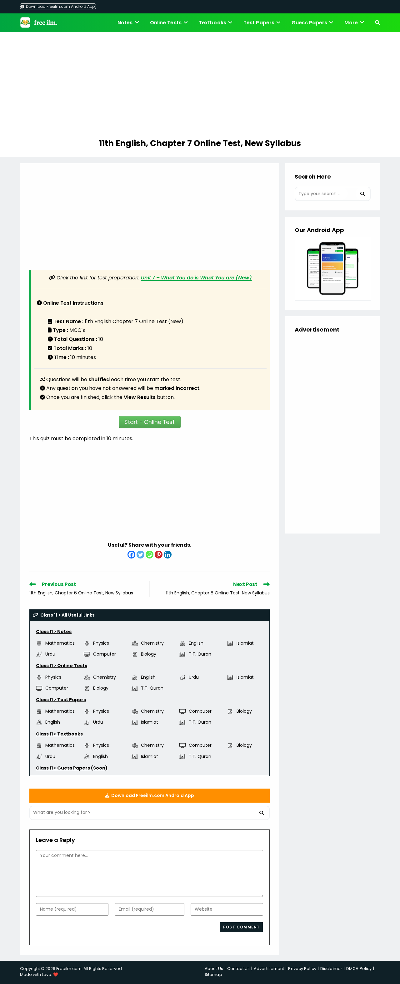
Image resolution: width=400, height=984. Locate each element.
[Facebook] (131, 554)
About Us (214, 969)
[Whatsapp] (149, 554)
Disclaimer (331, 969)
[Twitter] (140, 554)
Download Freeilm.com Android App (60, 6)
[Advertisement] (200, 86)
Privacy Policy (302, 969)
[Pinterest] (158, 554)
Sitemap (213, 974)
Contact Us (238, 969)
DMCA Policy (359, 969)
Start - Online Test (149, 422)
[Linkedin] (168, 554)
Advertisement (269, 969)
